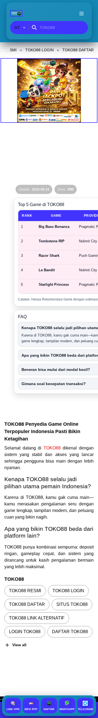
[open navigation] (81, 13)
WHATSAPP (67, 709)
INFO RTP (30, 709)
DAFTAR (49, 709)
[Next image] (86, 90)
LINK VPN (13, 709)
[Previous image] (11, 90)
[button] (49, 90)
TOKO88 (53, 448)
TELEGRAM (85, 709)
